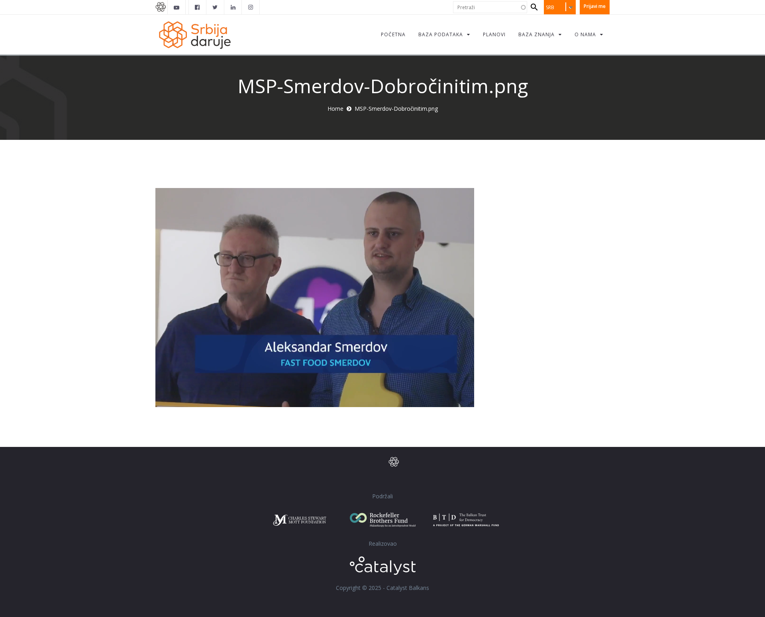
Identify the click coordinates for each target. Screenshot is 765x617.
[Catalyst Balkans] (197, 7)
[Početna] (194, 34)
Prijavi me (595, 6)
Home (335, 108)
